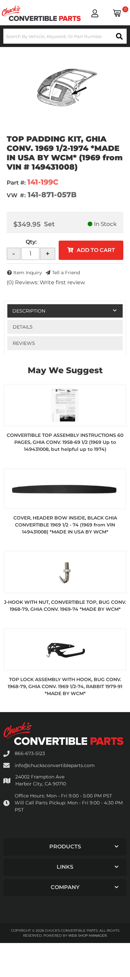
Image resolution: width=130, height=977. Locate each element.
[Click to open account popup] (94, 13)
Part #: (16, 182)
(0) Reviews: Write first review (46, 282)
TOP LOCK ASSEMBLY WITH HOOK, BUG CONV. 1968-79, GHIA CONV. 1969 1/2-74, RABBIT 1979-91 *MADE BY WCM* (65, 686)
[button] (65, 36)
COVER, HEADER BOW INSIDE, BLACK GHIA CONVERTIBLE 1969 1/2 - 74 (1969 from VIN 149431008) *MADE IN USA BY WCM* (65, 525)
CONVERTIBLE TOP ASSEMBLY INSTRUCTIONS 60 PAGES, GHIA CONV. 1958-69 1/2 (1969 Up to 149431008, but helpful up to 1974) (65, 442)
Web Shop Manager (87, 935)
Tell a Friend (66, 273)
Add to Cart (96, 250)
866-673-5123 (30, 753)
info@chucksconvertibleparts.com (55, 765)
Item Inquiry (27, 273)
